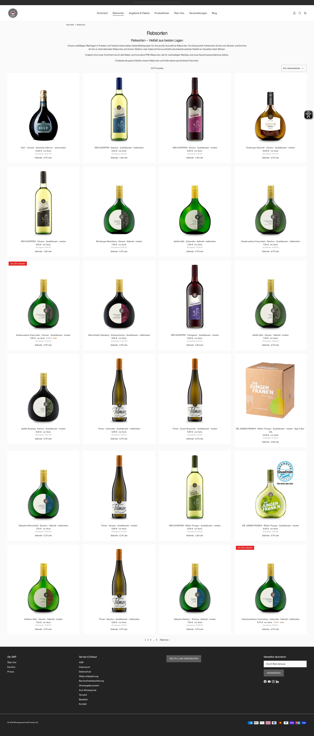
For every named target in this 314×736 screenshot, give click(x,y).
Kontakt (83, 704)
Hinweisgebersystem (89, 685)
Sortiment (102, 13)
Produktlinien (162, 13)
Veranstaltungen (198, 13)
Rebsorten (118, 13)
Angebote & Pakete (139, 13)
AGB (81, 662)
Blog (214, 13)
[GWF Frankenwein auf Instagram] (273, 681)
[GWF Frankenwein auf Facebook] (265, 681)
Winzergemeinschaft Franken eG (26, 722)
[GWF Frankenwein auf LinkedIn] (277, 681)
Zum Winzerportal (87, 690)
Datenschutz (85, 671)
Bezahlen (83, 699)
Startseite (70, 25)
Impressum (84, 667)
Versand (83, 694)
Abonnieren (274, 673)
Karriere (11, 667)
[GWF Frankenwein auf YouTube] (269, 681)
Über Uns (179, 13)
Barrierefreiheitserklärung (91, 681)
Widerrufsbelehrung (88, 676)
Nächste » (165, 639)
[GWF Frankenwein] (12, 13)
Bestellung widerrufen (184, 658)
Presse (10, 671)
